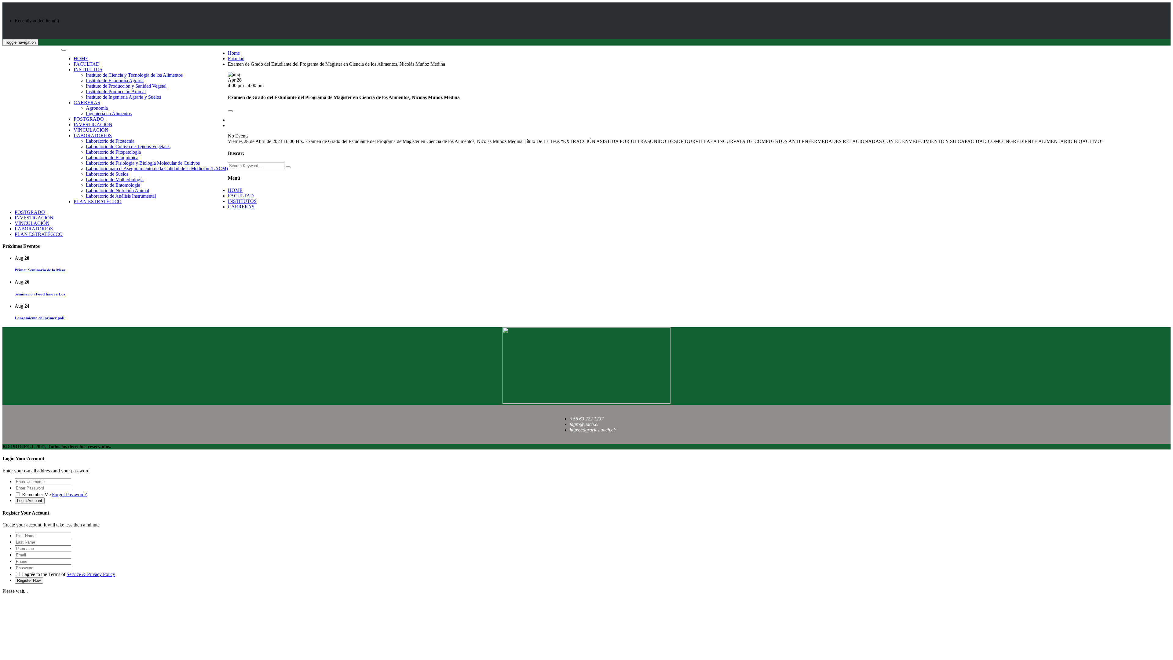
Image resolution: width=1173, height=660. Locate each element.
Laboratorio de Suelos (107, 174)
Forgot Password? (69, 494)
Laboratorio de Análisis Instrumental (121, 196)
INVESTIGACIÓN (93, 124)
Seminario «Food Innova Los (40, 294)
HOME (81, 58)
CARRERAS (87, 102)
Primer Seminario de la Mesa (40, 270)
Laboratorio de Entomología (113, 185)
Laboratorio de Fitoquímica (112, 157)
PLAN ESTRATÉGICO (98, 201)
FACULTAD (87, 64)
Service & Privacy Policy (91, 574)
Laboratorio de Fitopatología (113, 152)
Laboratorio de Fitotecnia (110, 141)
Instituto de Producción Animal (116, 91)
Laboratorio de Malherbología (115, 179)
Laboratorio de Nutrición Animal (117, 190)
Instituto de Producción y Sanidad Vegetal (126, 86)
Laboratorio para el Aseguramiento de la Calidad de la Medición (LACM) (157, 168)
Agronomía (97, 108)
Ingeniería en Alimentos (109, 113)
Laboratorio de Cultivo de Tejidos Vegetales (128, 146)
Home (234, 53)
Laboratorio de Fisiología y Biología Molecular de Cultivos (143, 163)
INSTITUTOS (88, 69)
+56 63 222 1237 (587, 418)
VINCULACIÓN (91, 130)
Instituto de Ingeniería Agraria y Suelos (123, 97)
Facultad (236, 58)
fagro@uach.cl (584, 424)
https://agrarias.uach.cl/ (593, 429)
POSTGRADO (89, 119)
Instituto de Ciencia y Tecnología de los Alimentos (134, 75)
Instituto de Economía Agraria (115, 80)
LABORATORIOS (93, 135)
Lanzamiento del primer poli (39, 318)
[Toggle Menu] (63, 50)
